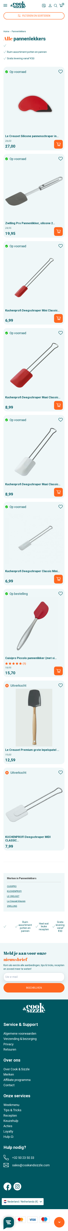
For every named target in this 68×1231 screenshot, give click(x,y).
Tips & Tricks (12, 1110)
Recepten (10, 1115)
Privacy (8, 1044)
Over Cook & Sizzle (16, 1069)
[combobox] (23, 1201)
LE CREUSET (13, 896)
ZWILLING (12, 906)
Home (6, 31)
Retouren (9, 1049)
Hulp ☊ (8, 1137)
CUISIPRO (12, 886)
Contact (8, 1085)
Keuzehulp (10, 1121)
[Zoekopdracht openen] (55, 5)
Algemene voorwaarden (19, 1033)
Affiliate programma (17, 1080)
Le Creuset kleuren (16, 901)
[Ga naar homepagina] (18, 4)
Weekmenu (11, 1105)
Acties (7, 1126)
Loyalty (8, 1131)
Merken (8, 1074)
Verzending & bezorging (20, 1039)
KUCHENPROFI (14, 891)
